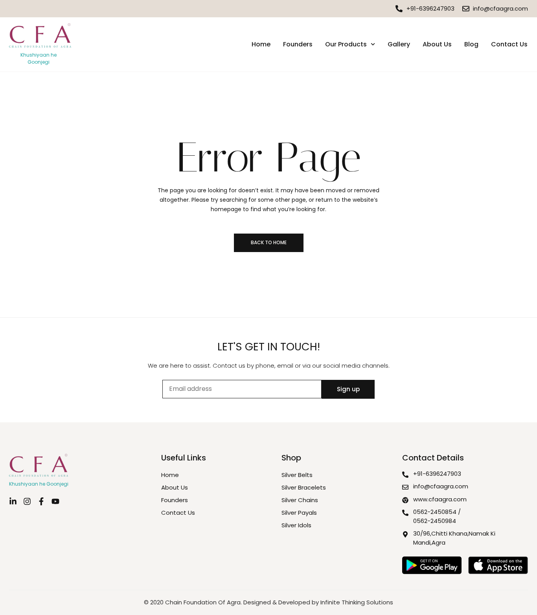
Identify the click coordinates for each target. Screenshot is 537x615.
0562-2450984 (434, 521)
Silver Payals (299, 512)
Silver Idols (296, 525)
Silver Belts (297, 475)
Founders (298, 44)
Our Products (346, 44)
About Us (437, 44)
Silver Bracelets (303, 487)
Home (261, 44)
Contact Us (509, 44)
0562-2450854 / (437, 512)
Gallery (399, 44)
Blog (471, 44)
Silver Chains (299, 500)
